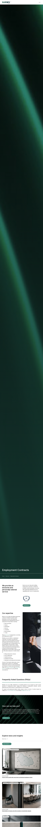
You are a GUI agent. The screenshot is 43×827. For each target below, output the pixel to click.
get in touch (7, 634)
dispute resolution (10, 667)
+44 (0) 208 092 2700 (11, 690)
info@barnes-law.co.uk (25, 690)
